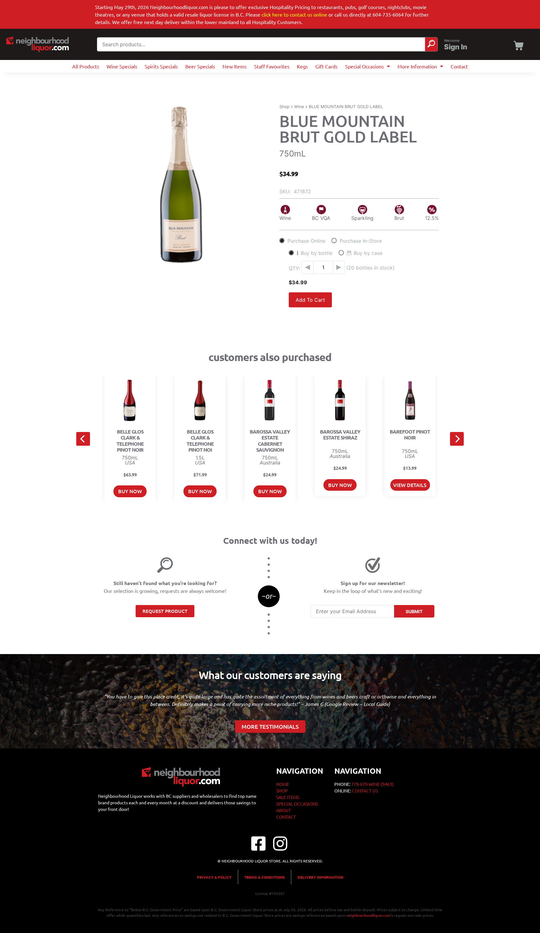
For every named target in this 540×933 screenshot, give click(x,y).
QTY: (294, 268)
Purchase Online (306, 240)
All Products (85, 66)
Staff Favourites (271, 66)
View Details (410, 484)
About (283, 810)
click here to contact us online (294, 14)
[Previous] (83, 439)
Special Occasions (364, 66)
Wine (299, 106)
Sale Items (287, 797)
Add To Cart (310, 300)
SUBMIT (414, 611)
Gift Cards (326, 66)
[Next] (457, 439)
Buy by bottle (316, 253)
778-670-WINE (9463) (372, 784)
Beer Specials (200, 66)
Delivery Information (320, 877)
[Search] (431, 44)
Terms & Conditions (264, 877)
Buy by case (368, 253)
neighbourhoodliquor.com (368, 915)
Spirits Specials (161, 66)
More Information (417, 66)
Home (282, 784)
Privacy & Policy (214, 877)
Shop (284, 106)
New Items (234, 66)
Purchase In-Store (361, 240)
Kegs (302, 66)
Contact (459, 66)
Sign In (455, 46)
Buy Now (130, 491)
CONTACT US (365, 790)
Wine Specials (122, 66)
